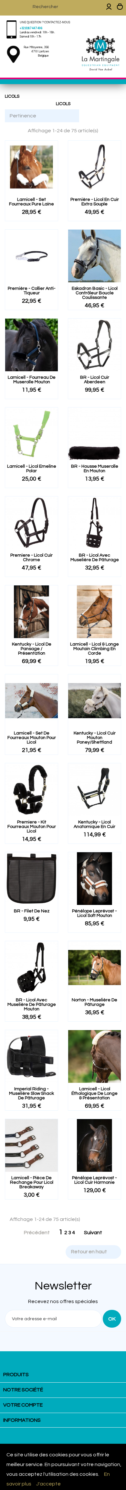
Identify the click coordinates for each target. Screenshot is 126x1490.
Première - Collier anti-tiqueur (32, 290)
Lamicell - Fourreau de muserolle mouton (32, 379)
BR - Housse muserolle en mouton (94, 468)
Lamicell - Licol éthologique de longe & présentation (94, 1093)
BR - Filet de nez (31, 911)
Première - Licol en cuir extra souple (94, 201)
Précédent (33, 1233)
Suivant (96, 1233)
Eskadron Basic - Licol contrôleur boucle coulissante (95, 293)
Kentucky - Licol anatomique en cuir (94, 824)
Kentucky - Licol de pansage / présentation (31, 649)
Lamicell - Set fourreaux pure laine (31, 201)
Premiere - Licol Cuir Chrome (31, 557)
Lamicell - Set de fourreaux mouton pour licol (31, 738)
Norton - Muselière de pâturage (94, 1002)
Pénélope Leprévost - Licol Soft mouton (94, 913)
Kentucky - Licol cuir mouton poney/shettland (95, 738)
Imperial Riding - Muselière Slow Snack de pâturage (31, 1093)
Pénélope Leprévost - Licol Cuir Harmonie (94, 1180)
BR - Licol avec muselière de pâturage (94, 557)
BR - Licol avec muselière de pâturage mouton (31, 1004)
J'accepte (48, 1483)
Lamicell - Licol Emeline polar (31, 468)
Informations (22, 1420)
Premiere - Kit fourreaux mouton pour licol (31, 826)
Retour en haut (93, 1252)
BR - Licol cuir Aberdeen (94, 379)
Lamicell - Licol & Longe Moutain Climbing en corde (94, 649)
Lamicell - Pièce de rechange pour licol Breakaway (31, 1182)
